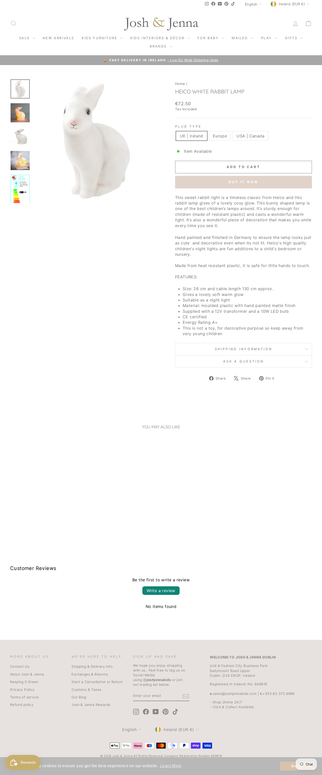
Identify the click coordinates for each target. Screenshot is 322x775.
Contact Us (19, 666)
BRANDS (159, 46)
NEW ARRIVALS (58, 38)
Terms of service (24, 697)
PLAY (267, 38)
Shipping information (243, 349)
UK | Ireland (191, 135)
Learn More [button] (170, 766)
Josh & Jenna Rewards (90, 705)
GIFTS (292, 38)
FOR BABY (208, 38)
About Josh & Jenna (27, 674)
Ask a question (243, 361)
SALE (25, 38)
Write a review (161, 590)
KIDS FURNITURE (100, 38)
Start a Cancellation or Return (97, 682)
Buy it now (243, 182)
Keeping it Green (24, 682)
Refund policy (21, 705)
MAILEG (241, 38)
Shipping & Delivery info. (92, 666)
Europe (220, 135)
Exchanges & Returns (89, 674)
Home (180, 84)
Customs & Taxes (86, 690)
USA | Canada (250, 135)
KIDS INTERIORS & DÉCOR (158, 38)
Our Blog (78, 697)
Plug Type (188, 126)
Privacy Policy (22, 690)
